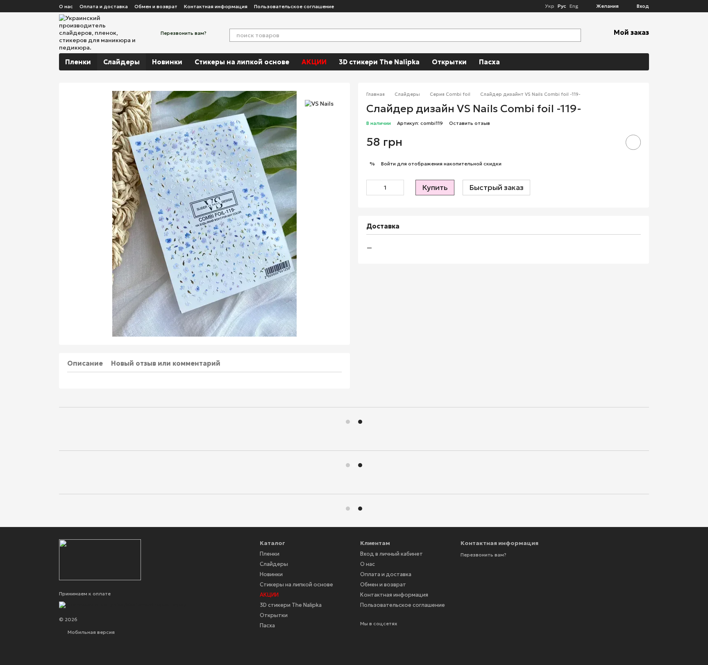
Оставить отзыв (469, 123)
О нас (66, 6)
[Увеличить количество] (398, 187)
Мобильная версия (90, 632)
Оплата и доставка (103, 6)
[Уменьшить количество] (372, 187)
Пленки (78, 62)
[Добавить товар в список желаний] (633, 142)
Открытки (449, 62)
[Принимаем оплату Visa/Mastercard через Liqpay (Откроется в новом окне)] (122, 604)
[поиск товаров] (574, 35)
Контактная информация (215, 6)
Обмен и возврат (155, 6)
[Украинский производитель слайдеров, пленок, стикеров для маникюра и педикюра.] (100, 559)
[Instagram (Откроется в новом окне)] (345, 6)
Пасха (489, 62)
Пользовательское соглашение (294, 6)
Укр (549, 6)
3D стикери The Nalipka (379, 62)
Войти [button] (388, 164)
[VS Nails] (319, 103)
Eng (574, 6)
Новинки (167, 62)
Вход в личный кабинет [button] (391, 553)
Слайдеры (121, 62)
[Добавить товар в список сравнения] (610, 142)
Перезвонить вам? (183, 33)
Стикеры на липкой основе (242, 62)
